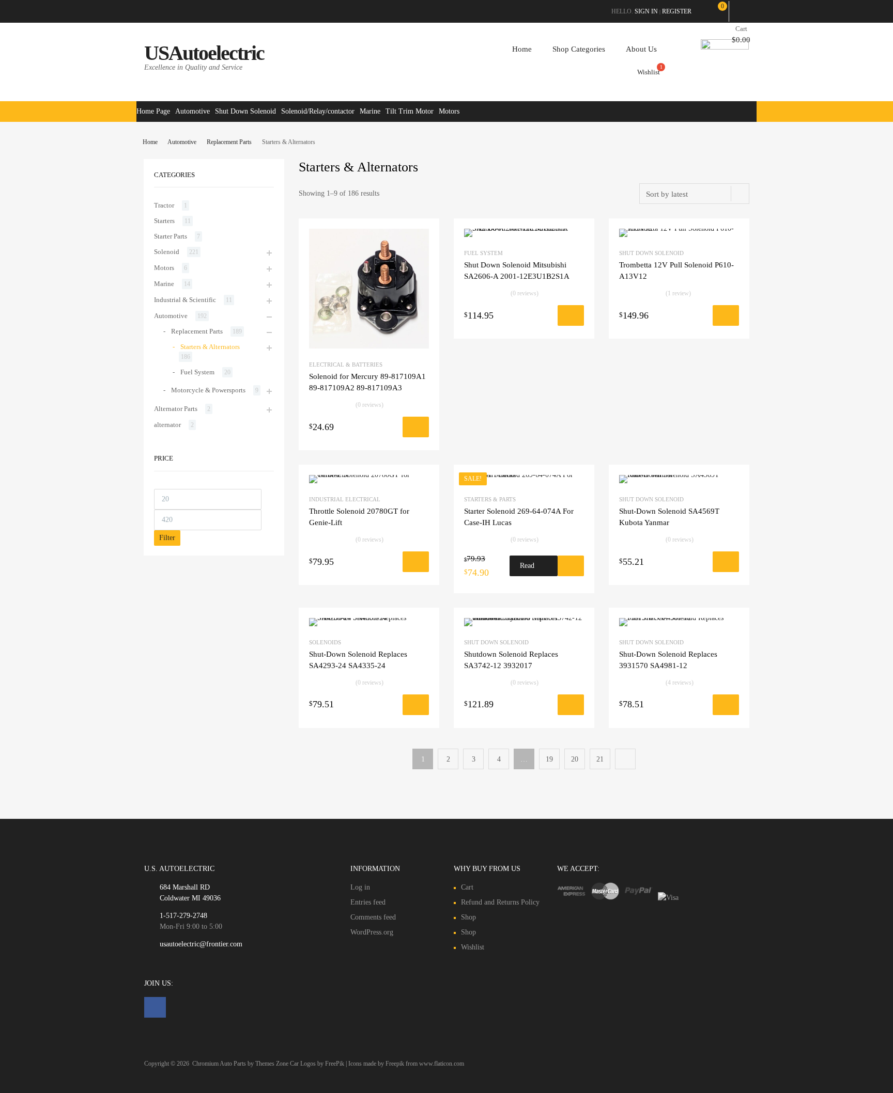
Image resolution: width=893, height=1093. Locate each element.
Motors (449, 111)
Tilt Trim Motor (410, 111)
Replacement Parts (229, 142)
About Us (641, 49)
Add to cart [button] (371, 429)
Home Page (153, 111)
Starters (164, 221)
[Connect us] (155, 1007)
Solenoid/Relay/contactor (318, 111)
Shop (468, 917)
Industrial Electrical (344, 499)
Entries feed (368, 902)
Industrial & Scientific (185, 300)
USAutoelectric (204, 53)
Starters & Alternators (210, 347)
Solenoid (166, 252)
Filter (167, 538)
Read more (527, 569)
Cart (467, 887)
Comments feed (373, 917)
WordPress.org (371, 932)
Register (676, 11)
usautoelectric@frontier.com (201, 944)
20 (574, 759)
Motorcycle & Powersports (208, 390)
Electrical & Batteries (345, 364)
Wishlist (472, 947)
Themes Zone (271, 1063)
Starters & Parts (490, 499)
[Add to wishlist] (416, 427)
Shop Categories (578, 49)
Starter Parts (170, 236)
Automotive (192, 111)
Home (522, 49)
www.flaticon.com (441, 1063)
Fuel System (483, 253)
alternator (167, 425)
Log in (360, 887)
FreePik (334, 1063)
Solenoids (325, 642)
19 (549, 759)
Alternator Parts (175, 409)
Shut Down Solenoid (245, 111)
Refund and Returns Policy (500, 902)
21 (600, 759)
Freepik (395, 1063)
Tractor (164, 205)
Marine (370, 111)
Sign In (646, 11)
